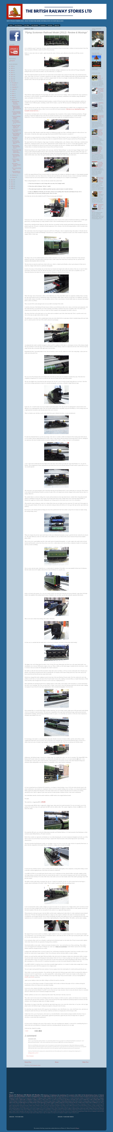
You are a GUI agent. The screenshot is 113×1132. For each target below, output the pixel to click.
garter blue (62, 1111)
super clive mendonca (47, 1112)
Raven (77, 1101)
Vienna (88, 1109)
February (14, 175)
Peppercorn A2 (39, 1108)
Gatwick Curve (75, 1105)
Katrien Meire (46, 1106)
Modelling (46, 1095)
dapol (51, 1111)
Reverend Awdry (96, 1108)
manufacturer (29, 1099)
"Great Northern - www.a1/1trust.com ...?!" (16, 122)
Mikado (58, 1101)
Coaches (93, 1104)
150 (99, 1102)
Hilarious (30, 1101)
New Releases (18, 25)
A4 (24, 1098)
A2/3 (32, 1104)
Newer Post (28, 1062)
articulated (12, 1099)
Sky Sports (42, 1109)
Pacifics (45, 1098)
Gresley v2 (90, 1105)
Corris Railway (98, 1104)
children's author (23, 1099)
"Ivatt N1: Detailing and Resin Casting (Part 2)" (16, 113)
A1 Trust (28, 1104)
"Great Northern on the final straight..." (16, 172)
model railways (19, 1098)
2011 (12, 182)
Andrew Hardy (37, 1104)
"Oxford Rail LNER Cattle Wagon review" (101, 117)
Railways (20, 1095)
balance (14, 1111)
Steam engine (61, 1096)
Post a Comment (30, 1056)
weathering (95, 1102)
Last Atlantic (72, 1106)
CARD (91, 1099)
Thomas (81, 1109)
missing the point (81, 1111)
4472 (58, 1099)
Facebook (43, 25)
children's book (88, 1096)
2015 (12, 76)
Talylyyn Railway (49, 1109)
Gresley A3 (82, 1098)
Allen (72, 1098)
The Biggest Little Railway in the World (60, 1109)
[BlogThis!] (37, 1031)
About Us (57, 25)
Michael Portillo (94, 1106)
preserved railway (16, 1112)
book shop (21, 1111)
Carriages (77, 1104)
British (29, 1095)
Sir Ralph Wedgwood (23, 1102)
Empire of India (32, 1105)
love (70, 1111)
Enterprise (38, 1105)
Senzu (25, 1109)
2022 (12, 66)
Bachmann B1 (57, 1104)
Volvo (92, 1109)
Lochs (82, 1106)
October (14, 85)
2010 (12, 184)
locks (67, 1111)
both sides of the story (73, 1102)
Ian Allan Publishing (21, 1106)
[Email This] (35, 1031)
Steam (11, 1095)
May (13, 95)
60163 (29, 1096)
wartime (73, 1112)
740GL (24, 1104)
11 (51, 1099)
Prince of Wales (54, 1108)
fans (58, 1111)
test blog (53, 1112)
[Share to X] (38, 1031)
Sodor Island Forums (42, 1102)
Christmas (15, 1101)
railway (39, 1099)
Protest (66, 1108)
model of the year (88, 1111)
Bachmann (54, 1095)
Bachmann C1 (63, 1104)
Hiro (102, 1105)
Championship (83, 1104)
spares (41, 1112)
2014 (12, 79)
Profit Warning (61, 1108)
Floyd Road (58, 1105)
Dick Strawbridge (16, 1105)
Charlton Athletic (97, 1099)
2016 (12, 74)
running (37, 1112)
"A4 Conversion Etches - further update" (16, 160)
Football (20, 1101)
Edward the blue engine (24, 1105)
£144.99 (26, 977)
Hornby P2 (88, 1098)
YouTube (50, 25)
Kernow (54, 1101)
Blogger (77, 1128)
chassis (31, 1111)
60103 (62, 1099)
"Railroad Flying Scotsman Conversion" (15, 103)
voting (70, 1112)
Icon (31, 1106)
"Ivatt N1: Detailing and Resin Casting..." (16, 117)
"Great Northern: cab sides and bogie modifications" (16, 134)
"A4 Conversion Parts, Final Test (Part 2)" (16, 147)
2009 (12, 186)
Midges (99, 1106)
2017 (12, 72)
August (13, 89)
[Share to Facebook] (39, 1031)
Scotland (93, 1101)
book (67, 1102)
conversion (65, 1098)
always (99, 1109)
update (66, 1112)
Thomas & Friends (50, 1102)
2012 (12, 180)
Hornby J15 (34, 1098)
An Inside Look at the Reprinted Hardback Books (100, 164)
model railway (47, 1096)
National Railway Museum (66, 1101)
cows (48, 1111)
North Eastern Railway (16, 1108)
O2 (21, 1108)
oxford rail (99, 1111)
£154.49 (32, 977)
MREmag (40, 1098)
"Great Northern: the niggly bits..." (16, 130)
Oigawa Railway (26, 1108)
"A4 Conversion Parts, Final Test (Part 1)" (16, 156)
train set (47, 1099)
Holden (10, 1106)
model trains (96, 1096)
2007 (102, 1102)
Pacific (34, 1108)
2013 (12, 81)
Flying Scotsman (21, 1096)
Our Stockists (35, 25)
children (35, 1111)
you (77, 1112)
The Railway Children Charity (73, 1109)
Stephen (49, 1098)
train (90, 1102)
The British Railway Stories (90, 1095)
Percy (44, 1108)
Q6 (73, 1101)
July (13, 91)
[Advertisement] (15, 215)
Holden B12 (15, 1106)
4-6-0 (15, 1104)
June (13, 93)
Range (91, 1108)
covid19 (44, 1111)
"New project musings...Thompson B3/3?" (16, 165)
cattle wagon (26, 1111)
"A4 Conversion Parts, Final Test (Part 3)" (16, 142)
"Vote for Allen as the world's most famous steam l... (16, 151)
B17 (41, 1104)
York (95, 1109)
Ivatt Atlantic (40, 1106)
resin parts (22, 1112)
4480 (18, 1104)
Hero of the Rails (97, 1105)
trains (67, 1096)
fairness (55, 1111)
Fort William (63, 1105)
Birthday (73, 1104)
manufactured (74, 1111)
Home (10, 25)
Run (22, 1109)
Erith (42, 1105)
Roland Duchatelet (17, 1109)
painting (35, 1099)
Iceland (28, 1106)
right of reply (32, 1112)
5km (21, 1104)
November (14, 82)
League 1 (77, 1106)
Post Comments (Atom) (35, 1065)
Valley (85, 1109)
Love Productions (87, 1106)
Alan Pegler (73, 1099)
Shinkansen (30, 1109)
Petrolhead (48, 1108)
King (62, 1106)
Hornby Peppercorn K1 (38, 1101)
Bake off (68, 1104)
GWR (70, 1105)
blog (17, 1111)
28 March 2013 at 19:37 (33, 1053)
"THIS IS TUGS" (100, 192)
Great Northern (80, 1096)
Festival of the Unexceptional (49, 1105)
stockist (86, 1102)
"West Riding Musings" (15, 138)
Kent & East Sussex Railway (55, 1106)
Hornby (37, 1095)
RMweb (70, 1108)
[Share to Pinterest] (41, 1031)
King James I (67, 1106)
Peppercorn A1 (37, 1096)
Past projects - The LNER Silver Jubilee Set (101, 179)
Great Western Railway (83, 1105)
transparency (61, 1112)
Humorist (46, 1101)
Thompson (102, 1098)
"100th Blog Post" (100, 103)
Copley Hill (29, 1098)
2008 (12, 188)
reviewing (27, 1112)
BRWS (52, 1104)
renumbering (63, 1095)
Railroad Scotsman (76, 1108)
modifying (94, 1111)
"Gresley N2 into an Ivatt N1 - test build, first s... (16, 126)
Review (81, 1101)
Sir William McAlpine (32, 1102)
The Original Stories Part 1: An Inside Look (101, 90)
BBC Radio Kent (47, 1104)
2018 (12, 70)
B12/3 (81, 1099)
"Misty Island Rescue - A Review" (100, 77)
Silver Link (15, 1102)
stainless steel (81, 1102)
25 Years (10, 1104)
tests (57, 1112)
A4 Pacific (72, 1096)
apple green (62, 1102)
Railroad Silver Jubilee (84, 1108)
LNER (79, 1095)
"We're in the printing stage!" (16, 168)
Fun (67, 1105)
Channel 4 (88, 1104)
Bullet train (86, 1099)
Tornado (57, 1102)
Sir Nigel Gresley (95, 1098)
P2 (31, 1108)
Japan (50, 1101)
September (14, 87)
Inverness (35, 1106)
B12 (77, 1099)
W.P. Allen (54, 1098)
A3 (68, 1098)
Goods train (77, 1098)
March (13, 99)
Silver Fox (98, 1101)
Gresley (55, 1096)
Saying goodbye (87, 1101)
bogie (17, 1099)
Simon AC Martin (36, 1109)
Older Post (85, 1062)
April (13, 97)
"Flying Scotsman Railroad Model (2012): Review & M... (16, 107)
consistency (40, 1111)
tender (44, 1099)
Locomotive (72, 1095)
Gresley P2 (25, 1101)
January (14, 177)
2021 (12, 68)
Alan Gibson (66, 1099)
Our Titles (26, 25)
